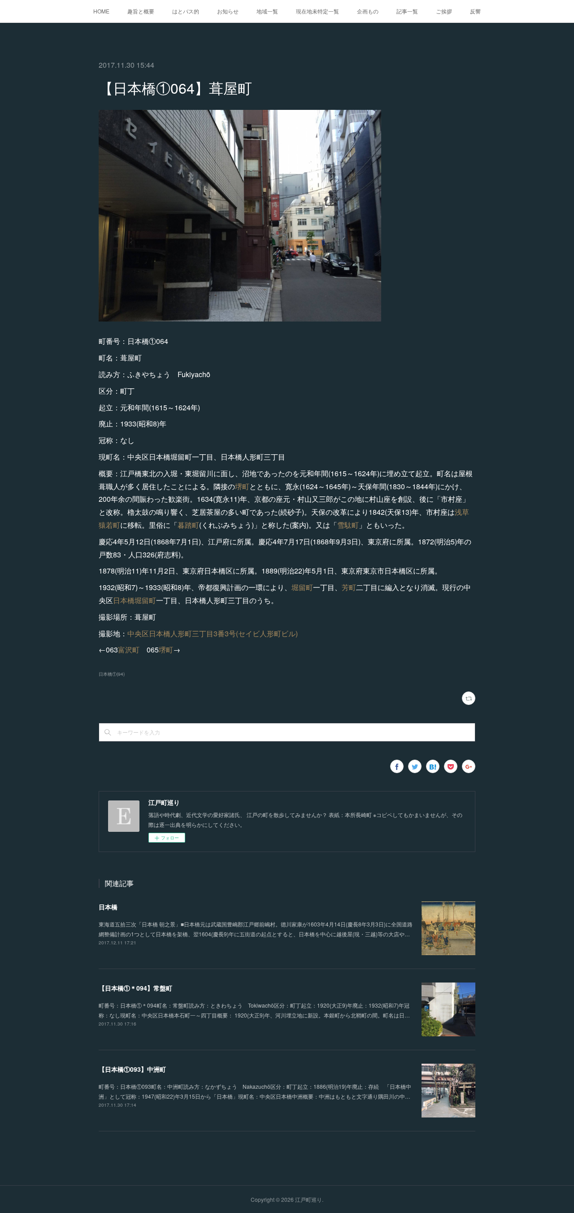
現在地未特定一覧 (317, 11)
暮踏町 (188, 525)
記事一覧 (407, 11)
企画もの (367, 11)
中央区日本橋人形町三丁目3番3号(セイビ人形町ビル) (212, 633)
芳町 (349, 587)
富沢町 (128, 649)
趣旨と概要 (140, 11)
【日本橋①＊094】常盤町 (135, 987)
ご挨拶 (444, 11)
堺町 (242, 486)
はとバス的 (185, 11)
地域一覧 (267, 11)
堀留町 (302, 587)
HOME (101, 11)
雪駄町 (348, 525)
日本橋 (108, 906)
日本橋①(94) (112, 674)
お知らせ (228, 11)
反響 (475, 11)
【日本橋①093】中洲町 (132, 1069)
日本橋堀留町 (134, 600)
